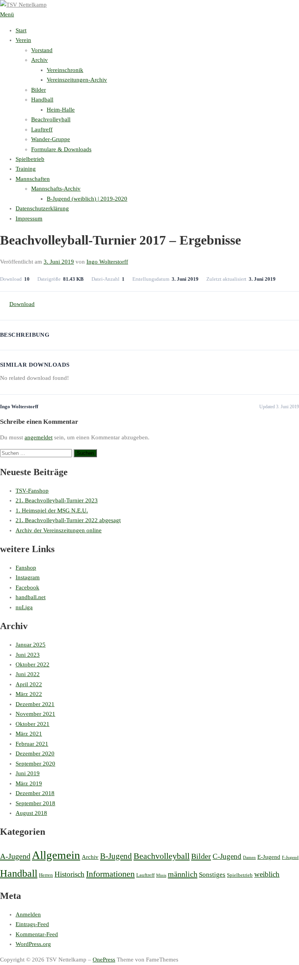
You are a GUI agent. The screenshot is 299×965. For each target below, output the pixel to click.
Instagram (28, 577)
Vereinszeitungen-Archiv (77, 80)
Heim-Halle (61, 110)
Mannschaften (33, 179)
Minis (161, 875)
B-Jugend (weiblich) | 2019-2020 (87, 199)
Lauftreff (42, 129)
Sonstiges (212, 874)
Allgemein (56, 855)
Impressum (29, 218)
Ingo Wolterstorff (107, 262)
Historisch (69, 874)
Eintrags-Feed (32, 924)
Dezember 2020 (35, 753)
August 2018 (31, 813)
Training (26, 169)
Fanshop (26, 568)
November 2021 (35, 714)
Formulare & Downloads (61, 149)
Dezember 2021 (35, 704)
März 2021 (29, 734)
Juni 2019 (28, 773)
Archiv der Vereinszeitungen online (59, 530)
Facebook (27, 587)
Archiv (39, 60)
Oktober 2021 (32, 724)
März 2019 (29, 783)
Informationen (110, 874)
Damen (249, 857)
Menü (7, 14)
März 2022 (29, 694)
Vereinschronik (65, 70)
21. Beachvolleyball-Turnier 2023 (57, 500)
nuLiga (24, 607)
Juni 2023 (28, 655)
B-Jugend (116, 856)
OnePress (104, 959)
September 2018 (35, 803)
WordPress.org (33, 944)
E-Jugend (268, 857)
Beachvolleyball (50, 119)
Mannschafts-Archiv (56, 188)
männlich (182, 874)
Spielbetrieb (30, 159)
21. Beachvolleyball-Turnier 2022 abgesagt (68, 520)
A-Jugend (15, 856)
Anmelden (28, 914)
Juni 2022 (28, 674)
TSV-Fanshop (32, 491)
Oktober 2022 (32, 664)
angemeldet (39, 437)
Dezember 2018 (35, 793)
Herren (46, 875)
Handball (42, 99)
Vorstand (42, 50)
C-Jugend (227, 856)
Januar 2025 (31, 645)
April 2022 (29, 684)
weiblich (267, 874)
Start (21, 30)
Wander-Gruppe (50, 139)
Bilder (38, 90)
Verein (23, 40)
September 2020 (35, 763)
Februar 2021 (32, 744)
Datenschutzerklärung (42, 208)
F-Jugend (290, 857)
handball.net (31, 597)
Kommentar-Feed (37, 934)
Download (22, 304)
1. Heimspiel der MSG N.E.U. (52, 510)
